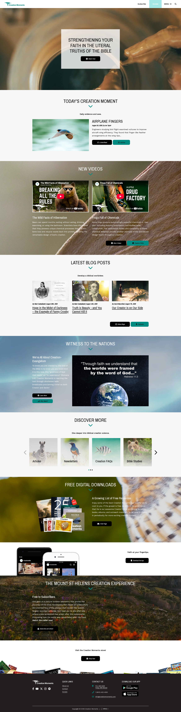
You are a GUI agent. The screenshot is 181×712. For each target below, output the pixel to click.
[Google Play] (130, 687)
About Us (65, 686)
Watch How (91, 59)
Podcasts (140, 324)
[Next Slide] (156, 452)
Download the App (138, 560)
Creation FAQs (139, 243)
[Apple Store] (130, 694)
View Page (103, 524)
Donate (64, 692)
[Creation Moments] (14, 4)
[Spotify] (49, 688)
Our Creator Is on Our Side (127, 308)
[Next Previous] (25, 452)
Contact (65, 689)
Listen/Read (103, 142)
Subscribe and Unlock (46, 629)
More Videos (117, 243)
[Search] (176, 4)
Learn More (43, 395)
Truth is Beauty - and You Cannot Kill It (87, 310)
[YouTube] (37, 688)
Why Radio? (44, 401)
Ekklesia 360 (105, 709)
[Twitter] (41, 688)
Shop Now (91, 658)
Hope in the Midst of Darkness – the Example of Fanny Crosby (50, 310)
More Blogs (121, 324)
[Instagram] (45, 688)
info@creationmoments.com (105, 696)
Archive (122, 142)
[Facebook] (33, 688)
